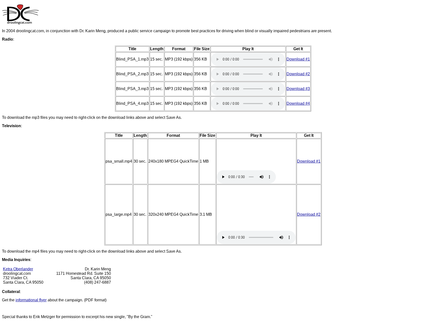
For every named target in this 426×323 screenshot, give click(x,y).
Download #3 (298, 89)
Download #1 (298, 59)
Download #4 (298, 103)
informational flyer (31, 300)
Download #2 (298, 74)
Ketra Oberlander (18, 269)
